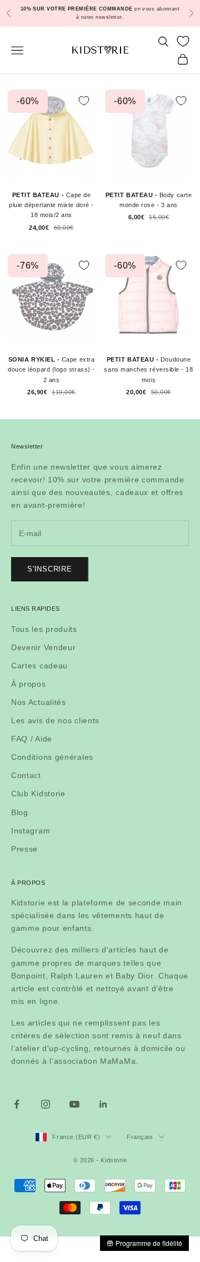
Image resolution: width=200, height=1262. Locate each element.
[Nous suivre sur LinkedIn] (103, 1104)
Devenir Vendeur (43, 647)
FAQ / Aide (31, 738)
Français (140, 1137)
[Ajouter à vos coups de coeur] (84, 100)
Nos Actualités (38, 702)
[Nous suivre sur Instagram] (45, 1104)
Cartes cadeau (39, 665)
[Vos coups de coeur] (183, 41)
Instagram (30, 830)
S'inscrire (49, 569)
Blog (19, 812)
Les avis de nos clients (55, 720)
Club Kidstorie (38, 793)
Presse (24, 848)
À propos (28, 683)
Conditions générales (52, 757)
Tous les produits (44, 629)
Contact (26, 775)
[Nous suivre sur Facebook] (16, 1104)
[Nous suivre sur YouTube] (74, 1104)
